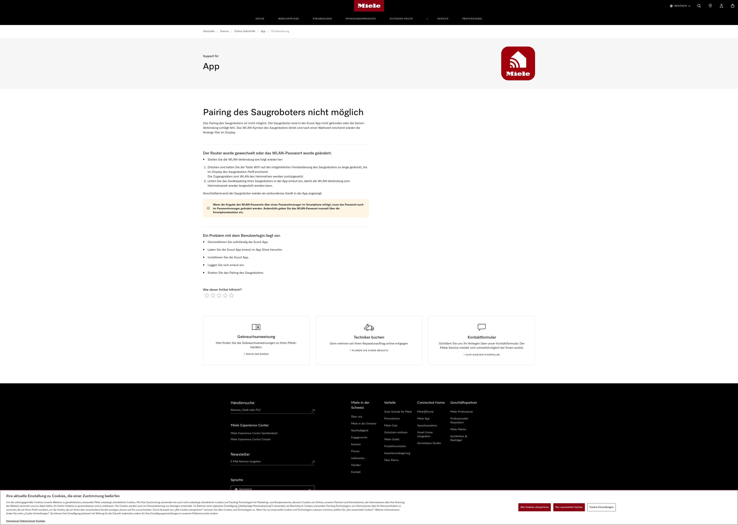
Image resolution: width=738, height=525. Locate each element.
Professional (472, 19)
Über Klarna (391, 460)
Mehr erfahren (257, 354)
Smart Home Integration (425, 434)
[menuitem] (262, 18)
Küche (260, 19)
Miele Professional (461, 411)
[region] (369, 507)
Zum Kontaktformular (483, 355)
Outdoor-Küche (401, 19)
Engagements (359, 437)
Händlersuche (242, 403)
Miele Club (390, 425)
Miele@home (425, 411)
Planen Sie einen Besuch (370, 350)
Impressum (13, 521)
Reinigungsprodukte (361, 19)
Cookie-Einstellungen (601, 507)
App (263, 31)
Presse (355, 451)
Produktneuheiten (395, 446)
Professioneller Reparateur (459, 420)
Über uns (356, 416)
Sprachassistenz (427, 425)
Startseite (208, 31)
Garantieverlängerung (397, 453)
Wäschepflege (288, 19)
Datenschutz (27, 521)
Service (443, 19)
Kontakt (356, 472)
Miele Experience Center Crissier (251, 439)
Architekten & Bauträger (458, 438)
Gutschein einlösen (396, 432)
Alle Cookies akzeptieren (534, 507)
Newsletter (240, 454)
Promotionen (392, 418)
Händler (356, 465)
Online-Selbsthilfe (244, 31)
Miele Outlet (391, 439)
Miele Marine (458, 429)
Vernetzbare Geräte (429, 443)
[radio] (206, 295)
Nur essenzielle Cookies (569, 507)
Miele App (423, 418)
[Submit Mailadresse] (313, 462)
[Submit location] (313, 410)
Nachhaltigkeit (359, 430)
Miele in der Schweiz (363, 423)
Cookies (40, 521)
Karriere (356, 444)
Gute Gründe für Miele (398, 411)
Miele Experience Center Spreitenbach (254, 433)
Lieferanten (358, 458)
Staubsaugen (322, 19)
